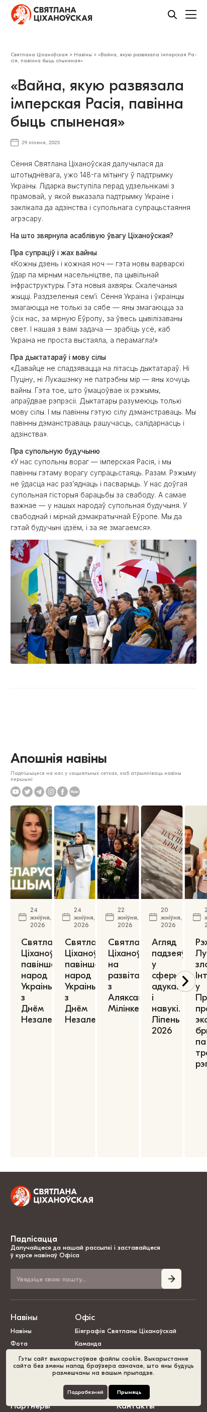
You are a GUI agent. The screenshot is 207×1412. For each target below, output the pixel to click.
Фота (19, 1343)
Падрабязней (85, 1392)
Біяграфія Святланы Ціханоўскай (125, 1331)
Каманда (88, 1343)
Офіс (85, 1317)
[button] (185, 981)
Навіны (24, 1317)
